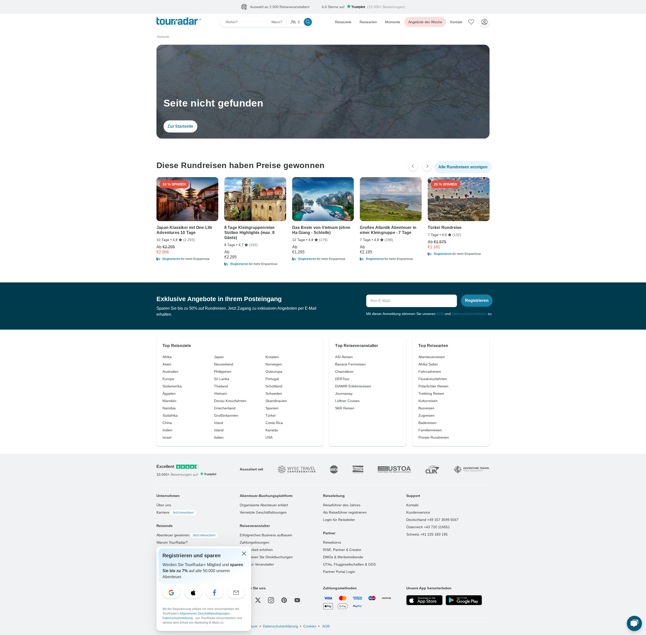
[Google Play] (464, 600)
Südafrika (170, 415)
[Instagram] (271, 600)
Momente (392, 22)
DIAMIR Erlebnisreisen (353, 386)
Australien (170, 371)
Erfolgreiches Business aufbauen (266, 535)
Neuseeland (223, 364)
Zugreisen (426, 415)
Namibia (169, 408)
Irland (218, 423)
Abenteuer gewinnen (186, 535)
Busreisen (426, 408)
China (167, 423)
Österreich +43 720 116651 (428, 527)
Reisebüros (332, 542)
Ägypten (169, 393)
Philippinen (222, 371)
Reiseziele (343, 22)
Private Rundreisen (433, 437)
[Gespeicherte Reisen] (471, 22)
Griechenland (224, 408)
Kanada (271, 430)
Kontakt (456, 22)
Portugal (272, 379)
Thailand (221, 386)
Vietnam (220, 393)
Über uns (163, 505)
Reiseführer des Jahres (341, 505)
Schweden (273, 393)
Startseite (162, 37)
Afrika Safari (428, 364)
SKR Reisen (344, 408)
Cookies (309, 626)
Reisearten (368, 22)
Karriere (175, 512)
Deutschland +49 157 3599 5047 (432, 520)
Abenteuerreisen (431, 357)
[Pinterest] (284, 600)
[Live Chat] (634, 623)
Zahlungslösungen (254, 542)
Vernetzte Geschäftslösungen (263, 512)
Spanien (272, 408)
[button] (187, 259)
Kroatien (272, 357)
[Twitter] (258, 600)
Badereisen (427, 423)
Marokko (169, 401)
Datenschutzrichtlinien (469, 314)
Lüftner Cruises (347, 401)
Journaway (344, 393)
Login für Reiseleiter (339, 520)
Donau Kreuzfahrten (230, 401)
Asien (167, 364)
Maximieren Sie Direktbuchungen (266, 557)
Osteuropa (273, 371)
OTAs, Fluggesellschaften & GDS (349, 564)
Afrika (167, 357)
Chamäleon (344, 371)
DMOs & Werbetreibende (343, 557)
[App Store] (424, 600)
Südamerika (172, 386)
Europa (168, 379)
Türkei (270, 415)
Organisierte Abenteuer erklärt (264, 505)
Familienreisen (430, 430)
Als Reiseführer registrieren (345, 512)
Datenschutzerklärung (280, 626)
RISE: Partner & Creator (342, 550)
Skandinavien (276, 401)
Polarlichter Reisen (433, 386)
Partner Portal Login (339, 572)
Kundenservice (418, 512)
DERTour (342, 379)
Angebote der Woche (425, 22)
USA (269, 437)
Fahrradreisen (429, 371)
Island (219, 430)
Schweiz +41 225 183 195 (427, 534)
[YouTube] (297, 600)
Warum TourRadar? (172, 542)
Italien (219, 437)
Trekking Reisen (431, 393)
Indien (167, 430)
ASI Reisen (344, 357)
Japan (219, 357)
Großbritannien (226, 415)
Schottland (273, 386)
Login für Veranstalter (257, 564)
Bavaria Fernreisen (350, 364)
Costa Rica (274, 423)
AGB (440, 314)
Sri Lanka (221, 379)
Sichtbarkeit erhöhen (256, 550)
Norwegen (273, 364)
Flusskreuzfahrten (432, 379)
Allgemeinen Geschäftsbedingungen (205, 613)
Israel (167, 437)
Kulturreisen (428, 401)
